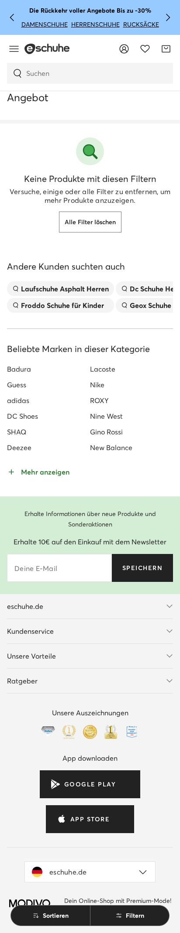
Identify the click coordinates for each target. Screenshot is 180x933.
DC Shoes (22, 416)
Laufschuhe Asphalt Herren (65, 288)
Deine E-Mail (35, 568)
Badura (19, 369)
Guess (16, 384)
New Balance (111, 447)
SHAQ (16, 431)
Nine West (106, 416)
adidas (18, 400)
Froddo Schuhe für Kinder (62, 305)
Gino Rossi (106, 431)
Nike (97, 384)
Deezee (19, 447)
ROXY (99, 400)
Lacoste (102, 369)
